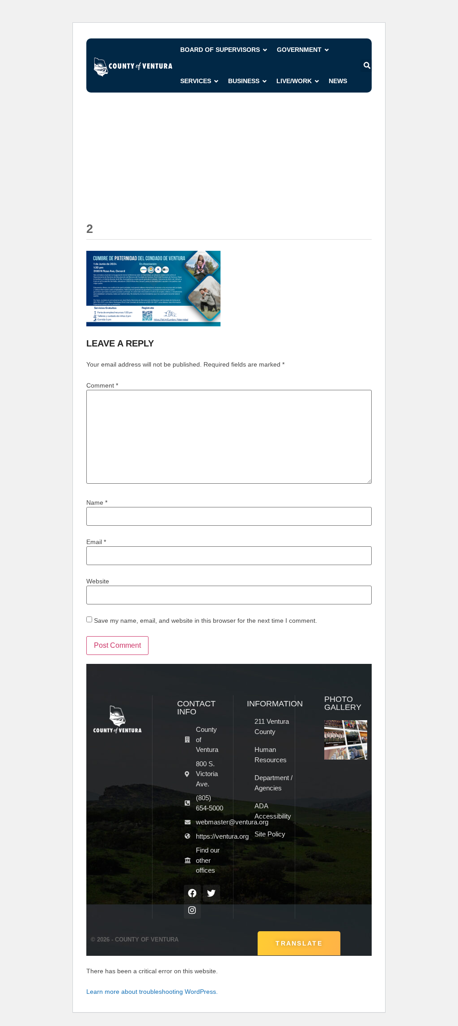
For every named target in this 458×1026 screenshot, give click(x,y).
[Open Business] (265, 81)
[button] (366, 65)
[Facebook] (192, 893)
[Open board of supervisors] (265, 50)
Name (96, 502)
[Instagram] (192, 910)
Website (97, 581)
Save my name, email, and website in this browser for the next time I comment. (205, 620)
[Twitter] (211, 893)
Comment (102, 385)
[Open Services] (216, 81)
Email (96, 542)
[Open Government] (327, 50)
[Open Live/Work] (317, 81)
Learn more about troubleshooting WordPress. (152, 991)
